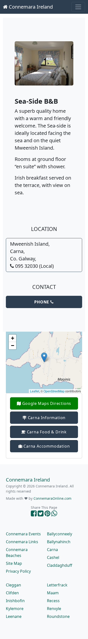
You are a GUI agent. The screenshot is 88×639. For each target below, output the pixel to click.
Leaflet (34, 391)
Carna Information (46, 417)
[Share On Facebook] (34, 514)
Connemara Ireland (30, 6)
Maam (53, 593)
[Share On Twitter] (41, 514)
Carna (52, 549)
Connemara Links (22, 541)
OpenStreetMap (54, 391)
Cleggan (13, 585)
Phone (42, 302)
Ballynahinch (58, 541)
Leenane (14, 616)
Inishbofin (15, 600)
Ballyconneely (59, 534)
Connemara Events (23, 534)
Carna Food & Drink (46, 432)
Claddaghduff (59, 565)
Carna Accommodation (46, 446)
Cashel (53, 557)
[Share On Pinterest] (47, 514)
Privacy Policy (18, 571)
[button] (44, 357)
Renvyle (54, 608)
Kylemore (14, 608)
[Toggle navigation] (78, 7)
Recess (53, 600)
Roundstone (58, 616)
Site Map (14, 563)
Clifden (12, 593)
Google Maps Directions (46, 403)
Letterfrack (57, 585)
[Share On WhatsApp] (54, 514)
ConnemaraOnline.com (52, 498)
